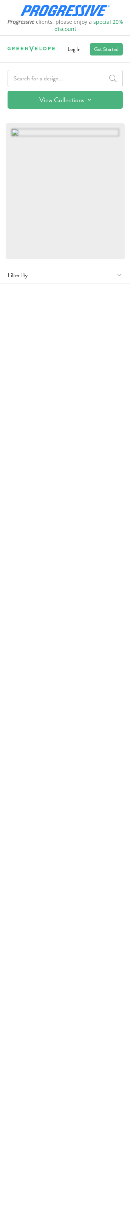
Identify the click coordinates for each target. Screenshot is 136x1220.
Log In (74, 49)
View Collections (62, 100)
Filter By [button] (18, 275)
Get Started (106, 49)
